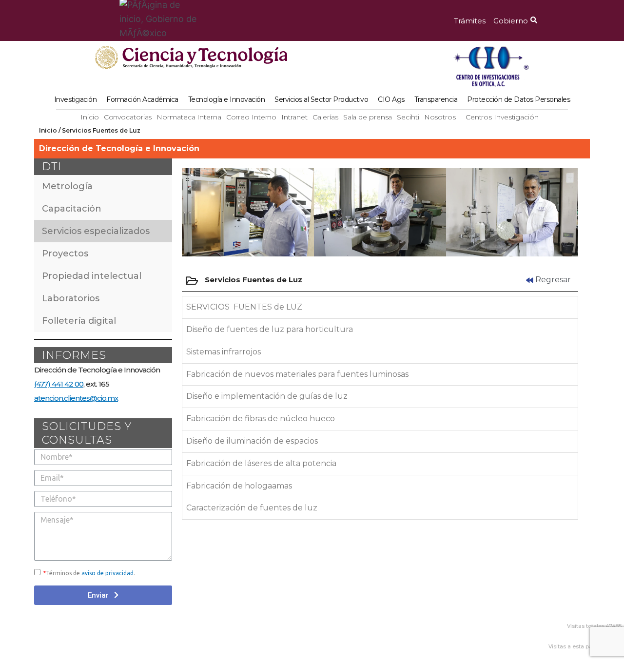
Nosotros (440, 117)
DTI (52, 166)
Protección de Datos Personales (518, 99)
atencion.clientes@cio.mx (76, 398)
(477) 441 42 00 (58, 384)
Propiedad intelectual (91, 276)
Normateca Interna (188, 117)
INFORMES (74, 355)
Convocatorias (128, 117)
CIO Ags (391, 99)
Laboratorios (70, 298)
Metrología (67, 186)
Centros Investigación (502, 117)
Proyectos (65, 253)
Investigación (75, 99)
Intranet (294, 117)
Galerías (325, 117)
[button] (469, 20)
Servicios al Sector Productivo (321, 99)
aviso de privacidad (107, 573)
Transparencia (436, 99)
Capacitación (71, 208)
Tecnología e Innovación (226, 99)
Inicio (89, 117)
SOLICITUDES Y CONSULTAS (87, 433)
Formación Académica (142, 99)
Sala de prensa (367, 117)
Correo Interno (251, 117)
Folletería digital (79, 320)
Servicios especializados (96, 231)
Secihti (408, 117)
